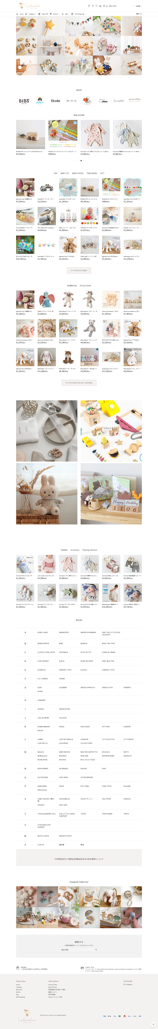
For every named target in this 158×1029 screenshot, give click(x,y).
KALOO (40, 730)
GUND (40, 691)
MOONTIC (128, 756)
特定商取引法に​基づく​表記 (56, 989)
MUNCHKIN (42, 760)
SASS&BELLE (64, 799)
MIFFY (126, 752)
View (46, 434)
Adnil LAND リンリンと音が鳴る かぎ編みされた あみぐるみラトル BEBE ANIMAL (90, 256)
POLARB (127, 786)
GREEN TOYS (107, 687)
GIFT (102, 173)
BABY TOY (65, 173)
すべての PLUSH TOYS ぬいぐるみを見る (79, 383)
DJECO (61, 661)
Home (18, 984)
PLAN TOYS (107, 786)
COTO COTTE (86, 652)
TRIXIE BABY (107, 814)
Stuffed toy (72, 285)
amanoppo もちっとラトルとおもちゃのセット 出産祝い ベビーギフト (133, 256)
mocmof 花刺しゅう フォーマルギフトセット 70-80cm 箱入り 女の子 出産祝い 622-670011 (111, 576)
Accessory (75, 550)
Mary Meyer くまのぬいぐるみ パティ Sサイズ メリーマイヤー (90, 369)
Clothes (64, 550)
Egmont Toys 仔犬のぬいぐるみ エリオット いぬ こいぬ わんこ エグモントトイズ (111, 256)
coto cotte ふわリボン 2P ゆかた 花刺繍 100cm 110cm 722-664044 (47, 576)
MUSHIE (62, 760)
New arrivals (79, 115)
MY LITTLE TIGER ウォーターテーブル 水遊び (25, 256)
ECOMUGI (41, 670)
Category (19, 987)
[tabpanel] (31, 139)
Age (17, 994)
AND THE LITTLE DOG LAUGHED (111, 633)
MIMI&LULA (42, 756)
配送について (52, 992)
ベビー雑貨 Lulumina (29, 5)
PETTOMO (85, 786)
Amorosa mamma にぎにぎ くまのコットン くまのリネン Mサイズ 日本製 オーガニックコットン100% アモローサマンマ (47, 340)
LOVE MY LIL (43, 743)
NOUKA (84, 768)
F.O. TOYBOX (43, 678)
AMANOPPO (64, 632)
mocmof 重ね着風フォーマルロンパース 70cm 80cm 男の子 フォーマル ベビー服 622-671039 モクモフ (133, 576)
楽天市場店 (51, 994)
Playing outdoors (90, 550)
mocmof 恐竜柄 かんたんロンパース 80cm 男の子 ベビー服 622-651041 (90, 576)
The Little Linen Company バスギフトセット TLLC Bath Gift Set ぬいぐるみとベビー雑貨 (127, 151)
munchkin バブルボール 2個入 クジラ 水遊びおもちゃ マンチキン (68, 199)
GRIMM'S (127, 687)
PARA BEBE (42, 786)
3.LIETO (41, 845)
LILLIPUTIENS (87, 743)
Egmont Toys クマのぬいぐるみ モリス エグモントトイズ (68, 256)
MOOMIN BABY (108, 756)
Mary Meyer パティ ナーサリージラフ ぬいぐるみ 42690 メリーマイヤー (90, 311)
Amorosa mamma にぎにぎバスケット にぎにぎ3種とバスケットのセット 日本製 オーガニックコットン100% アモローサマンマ (133, 311)
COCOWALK (63, 652)
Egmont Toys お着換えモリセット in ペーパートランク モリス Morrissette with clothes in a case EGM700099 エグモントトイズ (25, 199)
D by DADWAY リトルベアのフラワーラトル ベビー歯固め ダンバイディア (25, 228)
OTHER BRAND (87, 777)
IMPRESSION (64, 709)
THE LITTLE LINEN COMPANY (67, 815)
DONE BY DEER (87, 661)
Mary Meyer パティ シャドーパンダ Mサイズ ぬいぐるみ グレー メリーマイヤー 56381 (90, 340)
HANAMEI (42, 700)
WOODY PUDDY (65, 836)
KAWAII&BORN (44, 726)
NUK (104, 768)
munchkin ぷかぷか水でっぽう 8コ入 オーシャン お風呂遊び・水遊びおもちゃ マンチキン (30, 151)
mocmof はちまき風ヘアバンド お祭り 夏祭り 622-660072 (90, 604)
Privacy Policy (52, 984)
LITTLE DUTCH (108, 739)
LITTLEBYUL (129, 739)
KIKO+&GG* (85, 726)
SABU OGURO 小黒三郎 (46, 800)
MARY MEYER (64, 752)
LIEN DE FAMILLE (66, 739)
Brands (18, 992)
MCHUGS (106, 752)
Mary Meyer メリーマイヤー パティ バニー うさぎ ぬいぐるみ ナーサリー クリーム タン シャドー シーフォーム (68, 340)
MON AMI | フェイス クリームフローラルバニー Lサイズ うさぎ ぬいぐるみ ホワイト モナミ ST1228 (47, 369)
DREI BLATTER (108, 661)
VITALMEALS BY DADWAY (44, 826)
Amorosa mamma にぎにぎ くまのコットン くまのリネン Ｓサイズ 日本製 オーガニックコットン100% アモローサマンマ (25, 340)
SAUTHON (106, 799)
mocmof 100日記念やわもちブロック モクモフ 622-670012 (111, 228)
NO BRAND (63, 768)
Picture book (85, 285)
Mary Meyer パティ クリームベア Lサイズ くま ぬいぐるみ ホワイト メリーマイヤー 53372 (133, 369)
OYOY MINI (63, 777)
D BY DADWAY (43, 661)
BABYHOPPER (43, 643)
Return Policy (52, 987)
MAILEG (41, 752)
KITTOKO (106, 726)
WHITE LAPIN (43, 836)
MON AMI (84, 756)
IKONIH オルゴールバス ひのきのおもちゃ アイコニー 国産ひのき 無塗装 (90, 199)
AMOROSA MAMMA (88, 632)
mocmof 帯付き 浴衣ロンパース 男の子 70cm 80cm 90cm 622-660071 (133, 604)
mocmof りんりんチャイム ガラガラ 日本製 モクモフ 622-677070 (25, 604)
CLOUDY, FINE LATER (46, 652)
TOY (55, 173)
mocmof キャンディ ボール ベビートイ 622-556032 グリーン (47, 604)
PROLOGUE (42, 790)
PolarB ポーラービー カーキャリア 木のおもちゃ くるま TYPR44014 (47, 199)
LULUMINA (63, 743)
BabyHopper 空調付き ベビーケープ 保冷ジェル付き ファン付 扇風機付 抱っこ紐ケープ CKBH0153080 (111, 604)
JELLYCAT (63, 718)
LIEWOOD (84, 739)
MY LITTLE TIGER (88, 760)
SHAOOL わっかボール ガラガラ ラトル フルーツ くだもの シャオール (90, 228)
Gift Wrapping (20, 997)
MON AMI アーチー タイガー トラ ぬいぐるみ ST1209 (68, 369)
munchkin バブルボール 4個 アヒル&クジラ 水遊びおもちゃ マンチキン (47, 256)
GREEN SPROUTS (88, 687)
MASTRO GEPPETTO (89, 752)
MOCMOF (63, 756)
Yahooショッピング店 (55, 997)
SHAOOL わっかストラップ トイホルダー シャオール (111, 199)
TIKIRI (83, 814)
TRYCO (126, 814)
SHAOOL (127, 799)
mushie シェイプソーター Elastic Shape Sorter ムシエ (133, 228)
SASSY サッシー (87, 799)
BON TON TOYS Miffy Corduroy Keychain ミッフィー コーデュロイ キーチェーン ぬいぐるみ (111, 340)
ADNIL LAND (43, 632)
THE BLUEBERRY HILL (47, 814)
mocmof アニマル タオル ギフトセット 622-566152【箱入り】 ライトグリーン (68, 604)
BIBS (61, 643)
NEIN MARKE (43, 768)
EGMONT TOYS (65, 670)
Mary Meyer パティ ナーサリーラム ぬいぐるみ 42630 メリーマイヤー (68, 311)
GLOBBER (63, 687)
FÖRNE (62, 678)
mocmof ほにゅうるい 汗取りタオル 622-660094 (25, 576)
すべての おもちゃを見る (79, 270)
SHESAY (41, 805)
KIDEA (61, 726)
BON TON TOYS (108, 643)
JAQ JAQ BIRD (43, 718)
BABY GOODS (77, 173)
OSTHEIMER (43, 777)
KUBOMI (127, 726)
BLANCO (84, 643)
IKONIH (41, 709)
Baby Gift (19, 989)
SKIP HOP (63, 805)
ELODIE (84, 670)
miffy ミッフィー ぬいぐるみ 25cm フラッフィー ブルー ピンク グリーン (68, 228)
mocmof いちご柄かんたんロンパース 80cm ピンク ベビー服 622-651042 (68, 576)
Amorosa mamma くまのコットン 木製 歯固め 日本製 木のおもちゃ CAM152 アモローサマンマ (111, 311)
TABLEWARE (92, 173)
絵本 (82, 845)
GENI (40, 687)
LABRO (40, 739)
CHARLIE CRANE (108, 652)
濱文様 (61, 845)
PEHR (61, 786)
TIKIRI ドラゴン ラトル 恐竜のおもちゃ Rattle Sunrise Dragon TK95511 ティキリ (47, 311)
